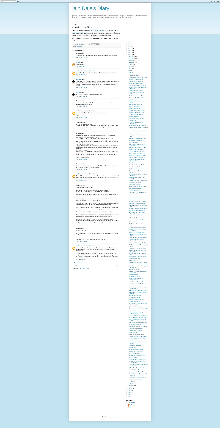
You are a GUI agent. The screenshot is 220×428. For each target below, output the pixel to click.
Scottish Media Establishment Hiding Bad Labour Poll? (137, 287)
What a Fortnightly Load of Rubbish (137, 164)
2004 (129, 392)
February (131, 383)
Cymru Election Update (134, 301)
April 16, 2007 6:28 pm (81, 180)
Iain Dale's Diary (90, 8)
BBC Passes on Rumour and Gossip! (137, 256)
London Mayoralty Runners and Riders (138, 237)
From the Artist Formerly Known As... (137, 210)
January (131, 385)
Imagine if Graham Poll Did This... (136, 299)
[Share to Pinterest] (99, 44)
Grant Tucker (132, 402)
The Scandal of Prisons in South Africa (138, 77)
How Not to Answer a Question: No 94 (137, 138)
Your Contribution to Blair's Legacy (137, 112)
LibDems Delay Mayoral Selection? (137, 367)
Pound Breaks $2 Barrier (134, 276)
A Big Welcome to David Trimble (136, 281)
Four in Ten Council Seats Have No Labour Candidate (137, 339)
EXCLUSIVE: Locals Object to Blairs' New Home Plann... (137, 193)
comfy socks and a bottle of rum (84, 70)
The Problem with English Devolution (137, 85)
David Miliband (79, 46)
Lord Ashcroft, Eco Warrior (135, 182)
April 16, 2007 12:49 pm (81, 87)
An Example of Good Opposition (136, 349)
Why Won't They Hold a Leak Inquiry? (137, 155)
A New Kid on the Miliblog (135, 297)
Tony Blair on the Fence (134, 258)
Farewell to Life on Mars (134, 369)
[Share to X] (95, 44)
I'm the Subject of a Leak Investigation (137, 186)
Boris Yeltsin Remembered (135, 188)
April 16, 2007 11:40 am (81, 66)
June (130, 68)
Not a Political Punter (134, 269)
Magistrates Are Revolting (135, 345)
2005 (129, 390)
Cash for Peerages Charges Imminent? (138, 315)
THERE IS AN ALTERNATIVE (97, 30)
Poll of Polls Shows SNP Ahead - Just (137, 359)
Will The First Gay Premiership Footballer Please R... (136, 312)
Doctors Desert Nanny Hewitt (135, 351)
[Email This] (92, 44)
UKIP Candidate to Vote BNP (135, 104)
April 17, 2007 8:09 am (81, 224)
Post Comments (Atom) (84, 268)
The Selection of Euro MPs (135, 184)
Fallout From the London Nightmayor (137, 248)
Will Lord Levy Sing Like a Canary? (137, 203)
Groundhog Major (133, 162)
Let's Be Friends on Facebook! (136, 379)
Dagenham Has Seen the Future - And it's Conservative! (138, 304)
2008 (129, 52)
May (130, 70)
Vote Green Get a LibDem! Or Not (136, 169)
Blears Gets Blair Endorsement (136, 79)
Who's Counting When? (134, 167)
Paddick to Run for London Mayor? (137, 110)
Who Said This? (132, 347)
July (130, 66)
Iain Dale (78, 62)
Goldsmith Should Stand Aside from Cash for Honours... (137, 213)
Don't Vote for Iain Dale (134, 353)
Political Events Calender (135, 295)
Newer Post (75, 265)
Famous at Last (132, 120)
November (131, 58)
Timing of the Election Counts (136, 81)
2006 (129, 388)
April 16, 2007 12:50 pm (81, 96)
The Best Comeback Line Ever (136, 90)
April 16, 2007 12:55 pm (81, 106)
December (131, 56)
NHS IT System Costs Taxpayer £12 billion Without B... (137, 279)
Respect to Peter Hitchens (135, 108)
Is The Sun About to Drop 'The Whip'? (137, 125)
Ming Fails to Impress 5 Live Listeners (137, 147)
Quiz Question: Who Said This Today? (138, 355)
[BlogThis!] (94, 44)
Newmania (78, 79)
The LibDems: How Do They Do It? (137, 118)
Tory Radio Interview (133, 142)
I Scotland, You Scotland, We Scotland (138, 326)
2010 (129, 48)
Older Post (118, 265)
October (131, 60)
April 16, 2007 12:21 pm (81, 74)
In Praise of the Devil (134, 217)
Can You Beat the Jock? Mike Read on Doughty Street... (138, 362)
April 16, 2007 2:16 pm (81, 159)
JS (130, 407)
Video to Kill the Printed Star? (136, 149)
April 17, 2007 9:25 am (81, 241)
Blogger (116, 417)
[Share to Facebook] (97, 44)
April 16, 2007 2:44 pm (81, 169)
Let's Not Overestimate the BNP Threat (138, 336)
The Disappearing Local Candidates (137, 377)
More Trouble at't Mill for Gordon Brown (138, 322)
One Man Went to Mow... (134, 116)
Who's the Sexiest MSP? (134, 106)
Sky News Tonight (133, 332)
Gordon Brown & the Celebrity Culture (138, 317)
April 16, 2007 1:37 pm (81, 129)
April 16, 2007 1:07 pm (81, 117)
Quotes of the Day (133, 357)
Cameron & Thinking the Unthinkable (137, 201)
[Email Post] (89, 44)
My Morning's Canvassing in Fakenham (138, 208)
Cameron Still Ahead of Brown (136, 114)
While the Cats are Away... (135, 221)
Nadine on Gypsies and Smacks (136, 334)
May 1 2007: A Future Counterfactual (137, 227)
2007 (129, 54)
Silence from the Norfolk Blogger (136, 232)
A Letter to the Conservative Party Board (138, 219)
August (131, 64)
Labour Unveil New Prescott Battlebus (138, 371)
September (131, 62)
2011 (129, 46)
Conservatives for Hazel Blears (136, 328)
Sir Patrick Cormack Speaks (135, 140)
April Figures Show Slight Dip (136, 83)
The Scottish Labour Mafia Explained (137, 95)
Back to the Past (132, 260)
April (130, 72)
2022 (129, 44)
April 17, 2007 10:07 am (81, 259)
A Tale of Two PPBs (133, 274)
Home (97, 265)
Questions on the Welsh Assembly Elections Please (137, 160)
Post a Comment (78, 262)
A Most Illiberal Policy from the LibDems (138, 290)
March (130, 381)
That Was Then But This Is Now (136, 157)
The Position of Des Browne (135, 330)
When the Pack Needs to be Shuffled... (138, 243)
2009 (129, 50)
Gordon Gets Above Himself (135, 306)
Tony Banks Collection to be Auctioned (138, 180)
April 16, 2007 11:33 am (81, 57)
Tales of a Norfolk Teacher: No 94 (136, 151)
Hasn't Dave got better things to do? (137, 153)
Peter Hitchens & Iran (134, 196)
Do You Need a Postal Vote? (135, 324)
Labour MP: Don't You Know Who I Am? (138, 131)
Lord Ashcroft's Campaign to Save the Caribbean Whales (137, 74)
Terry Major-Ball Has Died (135, 215)
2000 (129, 396)
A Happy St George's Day (135, 190)
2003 (129, 394)
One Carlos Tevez (133, 133)
